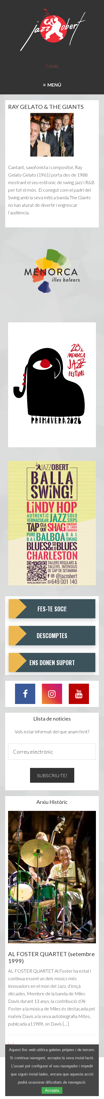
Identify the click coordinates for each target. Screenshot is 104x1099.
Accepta (52, 1090)
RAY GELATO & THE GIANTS (46, 106)
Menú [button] (53, 84)
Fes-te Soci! (52, 608)
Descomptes (52, 635)
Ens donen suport (52, 662)
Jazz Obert (52, 30)
